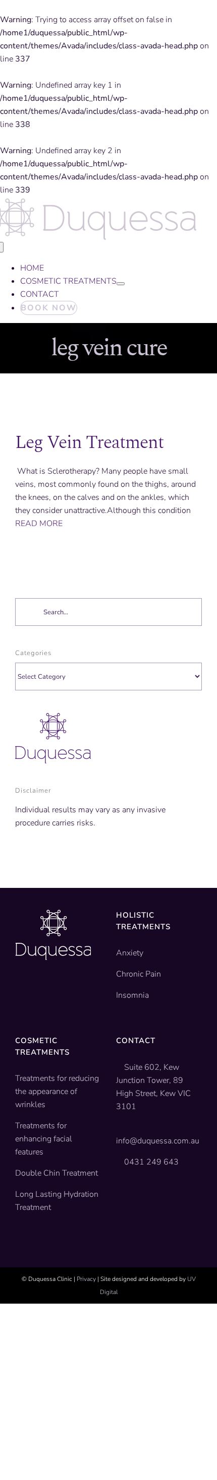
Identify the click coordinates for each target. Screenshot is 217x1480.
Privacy (86, 1279)
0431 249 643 (151, 1162)
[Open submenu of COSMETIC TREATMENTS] (121, 283)
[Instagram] (50, 991)
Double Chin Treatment (56, 1173)
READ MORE (39, 523)
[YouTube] (35, 991)
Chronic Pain (138, 974)
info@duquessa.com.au (157, 1140)
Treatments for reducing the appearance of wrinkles (57, 1091)
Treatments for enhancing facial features (43, 1138)
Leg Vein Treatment (89, 443)
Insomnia (132, 995)
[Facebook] (19, 991)
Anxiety (129, 952)
